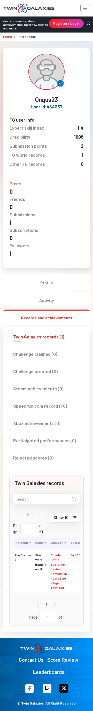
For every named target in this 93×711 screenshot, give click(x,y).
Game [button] (39, 542)
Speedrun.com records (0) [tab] (40, 406)
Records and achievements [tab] (46, 317)
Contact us (31, 660)
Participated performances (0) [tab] (44, 440)
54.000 (75, 555)
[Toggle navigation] (85, 8)
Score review (62, 660)
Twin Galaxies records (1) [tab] (38, 336)
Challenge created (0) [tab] (35, 371)
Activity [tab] (46, 300)
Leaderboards (48, 672)
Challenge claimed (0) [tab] (35, 354)
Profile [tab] (46, 282)
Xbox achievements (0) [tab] (36, 423)
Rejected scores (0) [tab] (33, 458)
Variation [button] (57, 542)
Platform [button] (21, 542)
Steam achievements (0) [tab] (38, 388)
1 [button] (28, 515)
